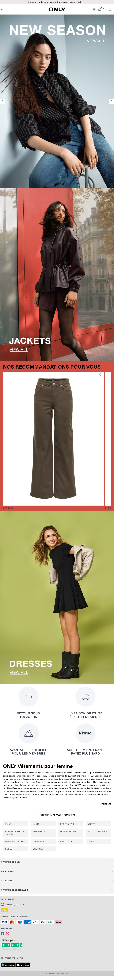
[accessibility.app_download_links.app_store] (23, 967)
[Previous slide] (2, 101)
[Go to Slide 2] (57, 183)
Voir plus (106, 804)
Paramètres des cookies (57, 973)
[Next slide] (111, 101)
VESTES (91, 823)
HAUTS (36, 823)
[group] (53, 441)
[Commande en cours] (110, 9)
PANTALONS (39, 831)
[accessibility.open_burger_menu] (2, 9)
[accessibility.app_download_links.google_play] (8, 967)
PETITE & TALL (67, 823)
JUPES (91, 841)
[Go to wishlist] (104, 9)
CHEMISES (38, 848)
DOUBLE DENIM (68, 831)
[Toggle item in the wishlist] (100, 374)
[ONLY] (57, 10)
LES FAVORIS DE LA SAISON (14, 833)
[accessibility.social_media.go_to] (2, 934)
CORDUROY (38, 841)
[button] (53, 439)
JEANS (8, 823)
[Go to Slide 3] (62, 183)
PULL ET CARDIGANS (98, 831)
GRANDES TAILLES (14, 841)
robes (102, 788)
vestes (13, 791)
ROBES (8, 848)
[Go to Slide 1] (52, 183)
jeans (108, 788)
